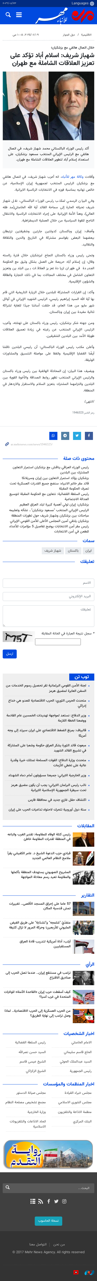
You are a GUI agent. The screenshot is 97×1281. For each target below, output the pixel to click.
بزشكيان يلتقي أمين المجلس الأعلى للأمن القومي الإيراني (49, 521)
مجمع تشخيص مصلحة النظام (25, 1102)
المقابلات (85, 826)
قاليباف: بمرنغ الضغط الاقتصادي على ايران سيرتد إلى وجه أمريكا (47, 733)
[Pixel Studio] (73, 1272)
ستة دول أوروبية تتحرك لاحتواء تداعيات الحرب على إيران (47, 809)
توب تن (82, 677)
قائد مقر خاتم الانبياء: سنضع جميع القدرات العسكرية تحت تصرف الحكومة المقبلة (49, 486)
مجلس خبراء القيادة (78, 1093)
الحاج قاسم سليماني (78, 1052)
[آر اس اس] (40, 1202)
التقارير (87, 895)
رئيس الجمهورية (81, 1071)
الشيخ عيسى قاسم (33, 1061)
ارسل (9, 654)
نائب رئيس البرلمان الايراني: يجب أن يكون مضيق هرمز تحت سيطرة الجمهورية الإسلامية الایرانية (48, 788)
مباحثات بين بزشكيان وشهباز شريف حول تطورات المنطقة (50, 515)
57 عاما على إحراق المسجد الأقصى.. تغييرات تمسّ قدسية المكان (40, 906)
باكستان (73, 551)
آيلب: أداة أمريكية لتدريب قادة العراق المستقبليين (45, 944)
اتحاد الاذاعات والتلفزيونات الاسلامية (28, 1124)
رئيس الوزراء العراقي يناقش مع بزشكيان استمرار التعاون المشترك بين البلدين (51, 470)
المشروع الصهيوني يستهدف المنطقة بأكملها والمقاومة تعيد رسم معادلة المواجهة (41, 875)
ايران (88, 551)
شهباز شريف (52, 551)
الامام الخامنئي (81, 1042)
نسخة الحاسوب (48, 1221)
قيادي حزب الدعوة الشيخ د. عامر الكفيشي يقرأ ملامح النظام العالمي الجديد (39, 856)
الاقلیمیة (86, 35)
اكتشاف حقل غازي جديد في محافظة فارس (57, 800)
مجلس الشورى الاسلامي (75, 1102)
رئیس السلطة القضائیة (30, 1042)
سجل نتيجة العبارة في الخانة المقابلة (67, 633)
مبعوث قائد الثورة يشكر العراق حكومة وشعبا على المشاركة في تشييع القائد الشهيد (47, 748)
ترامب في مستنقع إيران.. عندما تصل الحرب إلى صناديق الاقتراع (38, 975)
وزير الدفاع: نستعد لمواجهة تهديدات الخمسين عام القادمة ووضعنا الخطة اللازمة (46, 718)
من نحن (59, 1244)
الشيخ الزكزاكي (36, 1071)
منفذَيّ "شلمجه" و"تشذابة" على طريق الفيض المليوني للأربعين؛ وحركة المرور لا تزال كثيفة (40, 925)
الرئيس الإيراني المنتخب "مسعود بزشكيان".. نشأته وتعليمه (49, 510)
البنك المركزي (82, 1121)
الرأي (90, 964)
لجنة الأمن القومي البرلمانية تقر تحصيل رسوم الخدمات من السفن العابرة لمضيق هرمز (46, 688)
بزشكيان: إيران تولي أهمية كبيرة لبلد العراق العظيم (54, 504)
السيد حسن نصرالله (32, 1052)
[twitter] (56, 1202)
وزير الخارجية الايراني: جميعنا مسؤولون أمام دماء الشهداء (47, 775)
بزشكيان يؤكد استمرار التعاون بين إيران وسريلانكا (55, 478)
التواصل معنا (38, 1244)
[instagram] (64, 1202)
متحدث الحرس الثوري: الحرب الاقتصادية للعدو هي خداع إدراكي (47, 703)
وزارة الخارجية (36, 1112)
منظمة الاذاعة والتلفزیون (75, 1112)
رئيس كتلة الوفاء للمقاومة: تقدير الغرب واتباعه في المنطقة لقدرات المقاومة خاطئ (39, 837)
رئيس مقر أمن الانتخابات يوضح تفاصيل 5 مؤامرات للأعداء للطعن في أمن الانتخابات (49, 529)
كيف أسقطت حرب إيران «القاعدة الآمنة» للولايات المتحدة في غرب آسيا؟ (37, 994)
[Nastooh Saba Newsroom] (86, 1272)
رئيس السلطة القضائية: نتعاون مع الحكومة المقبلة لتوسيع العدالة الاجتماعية (49, 496)
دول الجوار (69, 35)
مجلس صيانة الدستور (31, 1093)
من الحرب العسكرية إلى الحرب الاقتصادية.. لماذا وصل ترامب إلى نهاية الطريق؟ (38, 1013)
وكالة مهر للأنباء (73, 177)
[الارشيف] (32, 1202)
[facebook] (48, 1202)
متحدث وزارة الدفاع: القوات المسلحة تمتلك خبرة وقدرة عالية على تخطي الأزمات (48, 763)
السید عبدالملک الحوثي (76, 1061)
